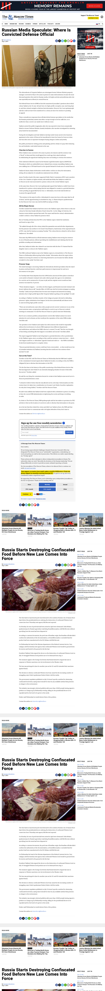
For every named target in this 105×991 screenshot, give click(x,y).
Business (28, 24)
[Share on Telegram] (62, 40)
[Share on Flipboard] (71, 40)
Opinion (35, 24)
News (6, 24)
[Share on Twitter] (59, 40)
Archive (57, 24)
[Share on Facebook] (56, 40)
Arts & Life (42, 24)
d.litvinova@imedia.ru (38, 413)
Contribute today (93, 18)
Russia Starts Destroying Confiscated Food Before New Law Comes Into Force (38, 554)
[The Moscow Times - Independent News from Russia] (17, 17)
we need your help (30, 468)
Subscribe (69, 432)
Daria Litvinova (7, 40)
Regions (21, 24)
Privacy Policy (34, 435)
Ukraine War (13, 24)
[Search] (102, 24)
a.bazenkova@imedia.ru (39, 701)
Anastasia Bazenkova (8, 564)
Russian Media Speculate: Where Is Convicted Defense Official (36, 32)
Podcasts (50, 24)
